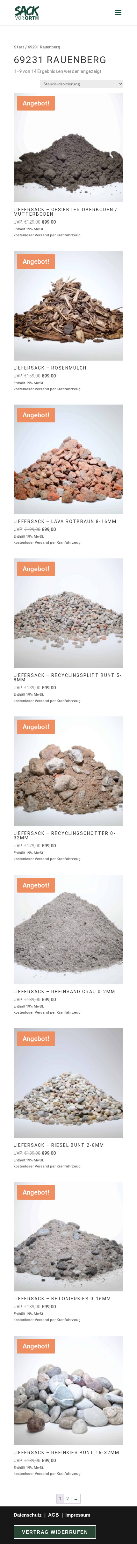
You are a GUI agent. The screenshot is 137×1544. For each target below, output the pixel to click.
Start (19, 47)
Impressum (77, 1515)
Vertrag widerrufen (55, 1532)
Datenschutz (28, 1515)
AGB (53, 1515)
